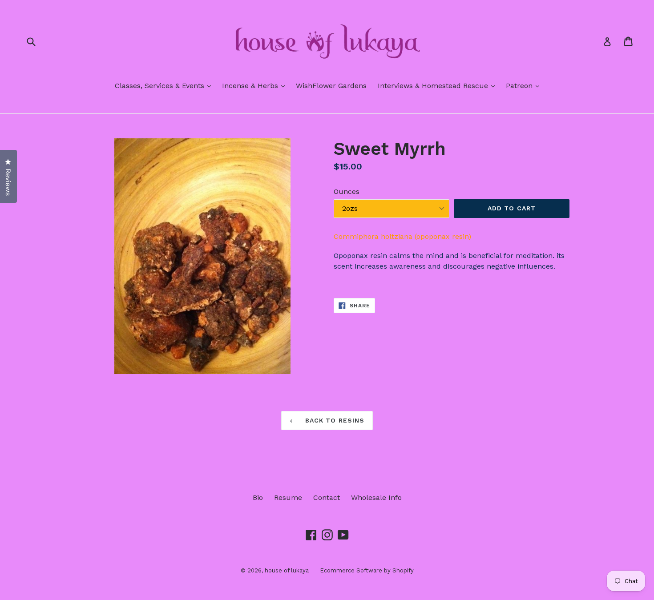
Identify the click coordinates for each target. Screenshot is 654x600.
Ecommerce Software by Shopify (367, 570)
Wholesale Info (376, 497)
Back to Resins (334, 420)
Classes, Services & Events (165, 85)
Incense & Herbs (255, 85)
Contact (326, 497)
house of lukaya (287, 570)
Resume (288, 497)
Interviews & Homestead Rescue (438, 85)
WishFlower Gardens (331, 85)
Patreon (525, 85)
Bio (258, 497)
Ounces (346, 191)
